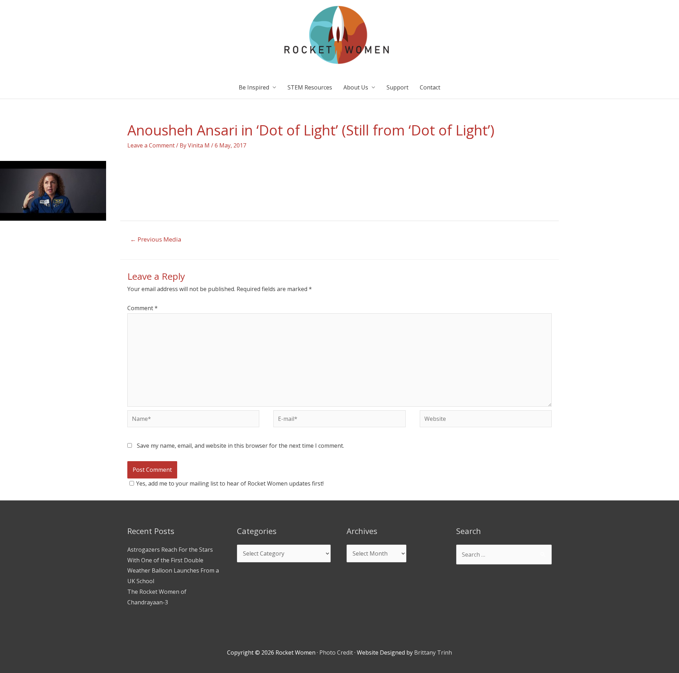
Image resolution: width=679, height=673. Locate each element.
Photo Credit (336, 652)
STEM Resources (310, 87)
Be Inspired (254, 87)
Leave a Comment (151, 145)
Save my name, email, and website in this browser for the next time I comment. (240, 445)
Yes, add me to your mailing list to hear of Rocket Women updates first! (230, 483)
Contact (430, 87)
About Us (355, 87)
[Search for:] (504, 554)
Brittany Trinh (433, 652)
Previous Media (155, 239)
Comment (142, 308)
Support (397, 87)
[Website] (486, 420)
